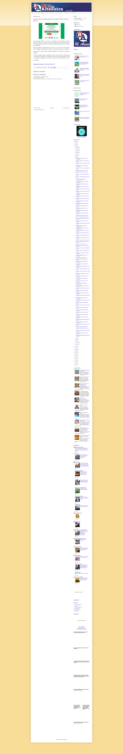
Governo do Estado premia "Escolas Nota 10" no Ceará (82, 231)
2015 (76, 357)
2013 (76, 360)
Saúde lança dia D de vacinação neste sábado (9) (81, 574)
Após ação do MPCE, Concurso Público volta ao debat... (83, 331)
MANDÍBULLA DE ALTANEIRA (81, 530)
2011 (76, 363)
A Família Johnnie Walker (84, 391)
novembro (77, 149)
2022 (76, 346)
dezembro (77, 147)
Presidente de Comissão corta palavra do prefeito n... (82, 259)
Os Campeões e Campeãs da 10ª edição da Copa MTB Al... (82, 182)
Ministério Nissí (77, 504)
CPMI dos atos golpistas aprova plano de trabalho (82, 291)
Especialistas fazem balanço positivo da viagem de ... (81, 208)
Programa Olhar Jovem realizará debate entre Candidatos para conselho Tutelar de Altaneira (84, 566)
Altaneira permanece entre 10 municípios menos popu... (82, 166)
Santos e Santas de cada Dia (84, 376)
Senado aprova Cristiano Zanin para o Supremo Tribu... (81, 226)
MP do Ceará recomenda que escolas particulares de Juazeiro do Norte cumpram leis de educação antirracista (84, 464)
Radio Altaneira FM (78, 563)
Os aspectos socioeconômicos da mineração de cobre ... (83, 248)
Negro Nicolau (77, 462)
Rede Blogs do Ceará (78, 513)
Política (37, 12)
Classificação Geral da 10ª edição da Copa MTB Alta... (82, 201)
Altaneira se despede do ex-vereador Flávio (84, 99)
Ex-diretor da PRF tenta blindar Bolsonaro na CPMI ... (82, 233)
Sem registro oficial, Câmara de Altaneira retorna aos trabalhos (84, 118)
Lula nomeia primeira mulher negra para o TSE (82, 172)
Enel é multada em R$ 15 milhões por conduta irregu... (82, 325)
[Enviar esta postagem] (48, 67)
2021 (76, 347)
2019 (76, 351)
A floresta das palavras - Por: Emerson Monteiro (83, 489)
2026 (76, 141)
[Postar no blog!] (51, 67)
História (42, 12)
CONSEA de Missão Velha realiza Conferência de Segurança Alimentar (84, 579)
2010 (76, 364)
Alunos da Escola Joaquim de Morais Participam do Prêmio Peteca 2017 (84, 548)
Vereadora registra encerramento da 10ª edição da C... (82, 164)
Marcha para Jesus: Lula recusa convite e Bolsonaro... (82, 281)
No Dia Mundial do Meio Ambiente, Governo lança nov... (83, 300)
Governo (76, 605)
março (77, 341)
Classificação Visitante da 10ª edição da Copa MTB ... (82, 189)
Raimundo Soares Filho (79, 26)
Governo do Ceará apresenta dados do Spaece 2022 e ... (82, 236)
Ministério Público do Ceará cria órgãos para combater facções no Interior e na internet (83, 473)
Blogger (66, 739)
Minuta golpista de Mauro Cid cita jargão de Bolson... (82, 246)
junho (77, 156)
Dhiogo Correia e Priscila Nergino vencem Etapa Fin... (82, 184)
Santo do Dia (67, 12)
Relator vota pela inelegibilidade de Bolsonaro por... (82, 177)
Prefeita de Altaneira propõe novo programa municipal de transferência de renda (84, 63)
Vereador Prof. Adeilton (79, 496)
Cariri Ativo (77, 453)
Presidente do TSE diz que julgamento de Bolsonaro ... (82, 262)
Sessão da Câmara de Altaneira (83, 540)
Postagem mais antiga (66, 107)
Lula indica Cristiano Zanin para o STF (81, 326)
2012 (76, 361)
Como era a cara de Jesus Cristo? (84, 405)
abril (76, 339)
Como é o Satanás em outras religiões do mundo (82, 312)
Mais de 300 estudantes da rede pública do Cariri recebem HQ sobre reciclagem (84, 456)
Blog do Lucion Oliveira (79, 470)
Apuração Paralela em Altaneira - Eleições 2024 (84, 420)
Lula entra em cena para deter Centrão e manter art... (83, 271)
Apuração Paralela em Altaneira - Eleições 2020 (84, 371)
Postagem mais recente (37, 107)
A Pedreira (77, 479)
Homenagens (77, 608)
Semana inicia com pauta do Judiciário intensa (82, 240)
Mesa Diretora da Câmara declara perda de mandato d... (82, 293)
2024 (76, 144)
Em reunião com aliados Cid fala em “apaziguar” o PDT (81, 180)
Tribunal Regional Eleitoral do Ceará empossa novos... (82, 320)
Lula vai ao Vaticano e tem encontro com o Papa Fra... (82, 221)
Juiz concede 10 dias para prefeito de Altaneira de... (83, 296)
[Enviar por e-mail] (50, 67)
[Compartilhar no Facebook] (54, 67)
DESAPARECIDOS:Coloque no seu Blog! (81, 627)
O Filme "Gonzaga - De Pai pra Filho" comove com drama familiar (84, 436)
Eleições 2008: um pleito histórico (83, 413)
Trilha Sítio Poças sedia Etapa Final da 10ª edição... (82, 206)
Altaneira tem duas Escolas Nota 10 (85, 112)
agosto (77, 153)
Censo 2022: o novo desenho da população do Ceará (83, 168)
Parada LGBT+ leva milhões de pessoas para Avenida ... (82, 274)
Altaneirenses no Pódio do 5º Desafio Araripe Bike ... (82, 305)
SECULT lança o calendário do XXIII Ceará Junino (82, 238)
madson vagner (77, 521)
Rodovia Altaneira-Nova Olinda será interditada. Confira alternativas (85, 93)
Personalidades (59, 12)
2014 (76, 358)
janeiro (77, 344)
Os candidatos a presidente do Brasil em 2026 (84, 81)
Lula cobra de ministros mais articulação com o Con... (82, 251)
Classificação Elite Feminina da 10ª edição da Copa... (82, 199)
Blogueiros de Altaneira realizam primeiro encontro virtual (84, 498)
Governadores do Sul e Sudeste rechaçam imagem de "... (82, 315)
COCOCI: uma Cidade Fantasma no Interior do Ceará (84, 428)
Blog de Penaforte (78, 555)
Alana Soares (78, 24)
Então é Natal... (82, 397)
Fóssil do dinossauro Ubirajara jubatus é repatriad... (82, 264)
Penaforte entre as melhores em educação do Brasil (84, 557)
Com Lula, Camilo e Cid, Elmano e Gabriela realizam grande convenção (84, 106)
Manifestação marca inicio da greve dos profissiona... (82, 159)
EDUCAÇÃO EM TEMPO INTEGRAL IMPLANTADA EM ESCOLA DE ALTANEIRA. (84, 532)
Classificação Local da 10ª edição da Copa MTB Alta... (82, 187)
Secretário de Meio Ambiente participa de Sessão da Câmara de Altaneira (84, 69)
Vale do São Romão (78, 546)
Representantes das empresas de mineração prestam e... (82, 253)
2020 (76, 349)
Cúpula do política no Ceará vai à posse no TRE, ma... (82, 317)
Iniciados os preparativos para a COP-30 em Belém (82, 242)
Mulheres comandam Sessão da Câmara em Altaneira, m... (82, 286)
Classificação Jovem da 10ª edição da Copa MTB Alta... (82, 194)
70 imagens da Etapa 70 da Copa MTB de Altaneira (82, 310)
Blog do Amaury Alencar (79, 447)
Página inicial (52, 107)
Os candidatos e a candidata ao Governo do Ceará (84, 56)
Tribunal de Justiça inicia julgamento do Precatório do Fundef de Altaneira (84, 481)
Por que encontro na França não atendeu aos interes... (82, 213)
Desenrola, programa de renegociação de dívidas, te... (82, 279)
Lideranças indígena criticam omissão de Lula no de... (82, 288)
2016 (76, 355)
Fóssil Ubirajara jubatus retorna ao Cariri (82, 215)
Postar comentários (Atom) (40, 109)
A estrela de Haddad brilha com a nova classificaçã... (81, 255)
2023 (76, 146)
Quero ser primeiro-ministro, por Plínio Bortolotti (82, 333)
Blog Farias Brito (78, 572)
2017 (76, 354)
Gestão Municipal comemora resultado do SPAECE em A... (82, 228)
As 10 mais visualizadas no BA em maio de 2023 (82, 328)
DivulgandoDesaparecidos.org (82, 629)
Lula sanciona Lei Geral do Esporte (81, 257)
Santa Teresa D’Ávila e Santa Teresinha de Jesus (84, 384)
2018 (76, 352)
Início (33, 12)
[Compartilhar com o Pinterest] (55, 67)
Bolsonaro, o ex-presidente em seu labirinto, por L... (82, 175)
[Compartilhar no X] (53, 67)
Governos (52, 12)
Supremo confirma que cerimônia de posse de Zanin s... (82, 219)
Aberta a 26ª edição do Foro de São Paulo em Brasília (82, 161)
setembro (77, 152)
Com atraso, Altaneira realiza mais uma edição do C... (82, 269)
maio (76, 338)
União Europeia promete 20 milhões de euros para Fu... (82, 267)
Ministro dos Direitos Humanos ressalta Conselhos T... (82, 322)
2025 (76, 143)
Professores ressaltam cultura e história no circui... (82, 303)
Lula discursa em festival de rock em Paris (82, 216)
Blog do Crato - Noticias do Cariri (80, 487)
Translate (81, 19)
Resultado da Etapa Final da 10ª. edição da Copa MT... (82, 204)
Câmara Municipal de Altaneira (80, 538)
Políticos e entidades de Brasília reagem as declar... (82, 308)
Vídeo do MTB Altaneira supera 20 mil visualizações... (82, 298)
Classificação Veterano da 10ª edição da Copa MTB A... (82, 192)
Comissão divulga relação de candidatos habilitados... (82, 211)
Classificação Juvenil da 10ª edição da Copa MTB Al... (82, 196)
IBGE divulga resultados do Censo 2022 (82, 170)
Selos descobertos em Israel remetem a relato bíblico (84, 506)
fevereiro (77, 342)
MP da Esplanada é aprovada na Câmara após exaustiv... (82, 336)
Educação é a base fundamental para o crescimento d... (81, 284)
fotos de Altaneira (77, 604)
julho (76, 155)
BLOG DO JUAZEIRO (79, 577)
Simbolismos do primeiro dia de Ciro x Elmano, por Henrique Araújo (85, 75)
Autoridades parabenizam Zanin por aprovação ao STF (83, 224)
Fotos (47, 12)
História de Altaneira (78, 607)
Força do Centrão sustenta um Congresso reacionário (82, 276)
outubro (77, 150)
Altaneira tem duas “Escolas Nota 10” (44, 64)
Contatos (73, 12)
